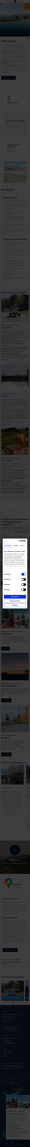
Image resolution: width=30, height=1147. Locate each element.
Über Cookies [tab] (24, 545)
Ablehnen (15, 605)
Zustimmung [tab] (7, 545)
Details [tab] (16, 545)
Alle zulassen (15, 596)
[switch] (23, 579)
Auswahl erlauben (15, 601)
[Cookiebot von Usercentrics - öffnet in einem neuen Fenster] (20, 541)
